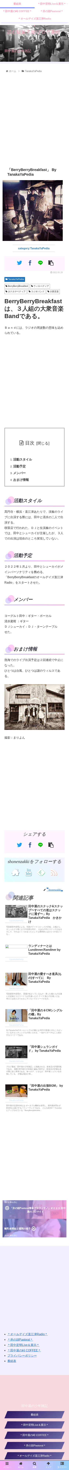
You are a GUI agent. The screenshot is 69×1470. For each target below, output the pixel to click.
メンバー (19, 473)
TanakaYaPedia (16, 279)
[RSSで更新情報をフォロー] (53, 871)
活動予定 (19, 466)
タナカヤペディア (16, 291)
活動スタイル (22, 459)
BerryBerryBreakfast (17, 286)
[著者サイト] (15, 871)
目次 (29, 442)
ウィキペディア (41, 286)
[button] (62, 762)
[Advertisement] (34, 119)
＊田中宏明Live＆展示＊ (23, 1345)
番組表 (11, 1361)
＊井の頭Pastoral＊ (20, 1339)
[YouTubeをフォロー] (28, 871)
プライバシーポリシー (22, 1355)
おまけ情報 (21, 480)
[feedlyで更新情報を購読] (41, 871)
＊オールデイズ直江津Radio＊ (27, 1334)
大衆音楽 (54, 291)
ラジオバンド (37, 291)
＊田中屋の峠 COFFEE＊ (24, 1350)
